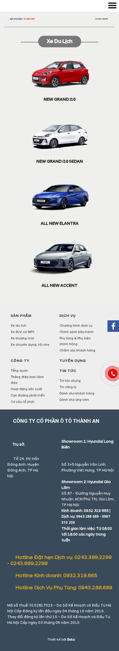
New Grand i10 (59, 99)
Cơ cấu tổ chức (22, 402)
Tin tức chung (70, 381)
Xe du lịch (59, 41)
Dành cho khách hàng (77, 393)
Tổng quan (19, 371)
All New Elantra (60, 223)
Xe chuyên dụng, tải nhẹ (30, 345)
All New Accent (59, 285)
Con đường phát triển (28, 395)
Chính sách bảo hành (77, 332)
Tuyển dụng (73, 361)
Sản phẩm (21, 316)
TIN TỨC (68, 371)
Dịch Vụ (68, 316)
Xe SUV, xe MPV (22, 332)
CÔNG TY (20, 361)
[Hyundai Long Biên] (59, 18)
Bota (71, 639)
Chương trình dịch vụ (76, 326)
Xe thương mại (22, 338)
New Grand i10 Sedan (59, 161)
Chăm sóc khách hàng (77, 350)
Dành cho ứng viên (74, 400)
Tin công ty (68, 387)
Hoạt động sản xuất (26, 389)
